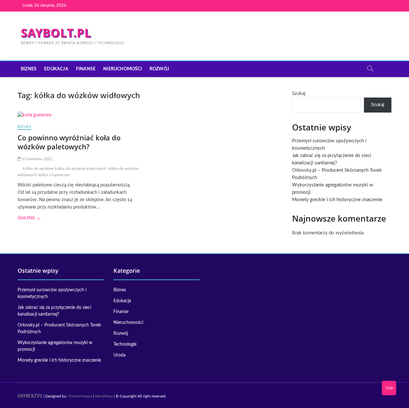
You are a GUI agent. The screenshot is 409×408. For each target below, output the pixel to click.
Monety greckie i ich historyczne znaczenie (337, 199)
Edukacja (56, 69)
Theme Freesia (80, 396)
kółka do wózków (38, 168)
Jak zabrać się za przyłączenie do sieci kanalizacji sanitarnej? (54, 311)
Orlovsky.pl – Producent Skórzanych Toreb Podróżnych (59, 328)
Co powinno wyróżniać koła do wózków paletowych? (69, 142)
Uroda (119, 355)
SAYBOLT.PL (56, 33)
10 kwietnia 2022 (36, 159)
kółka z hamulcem (54, 175)
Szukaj (298, 93)
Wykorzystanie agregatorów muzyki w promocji (55, 346)
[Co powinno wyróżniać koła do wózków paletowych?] (81, 115)
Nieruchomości (122, 69)
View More (36, 218)
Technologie (124, 344)
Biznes (28, 69)
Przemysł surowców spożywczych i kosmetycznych (52, 293)
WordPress (104, 396)
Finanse (86, 69)
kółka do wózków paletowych (80, 168)
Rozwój (159, 69)
